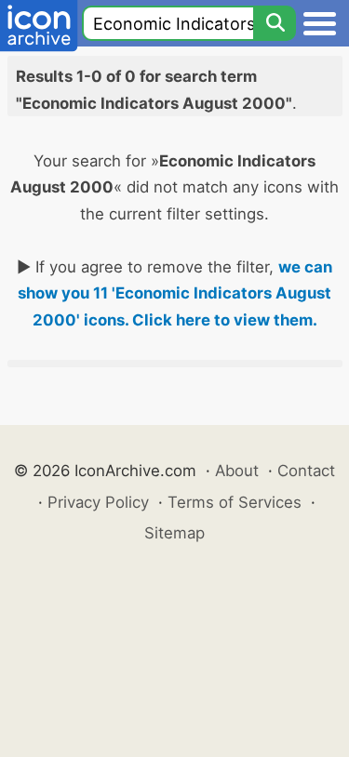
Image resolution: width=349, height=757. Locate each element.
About (237, 470)
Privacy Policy (98, 502)
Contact (306, 470)
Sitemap (174, 533)
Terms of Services (235, 502)
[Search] (274, 23)
